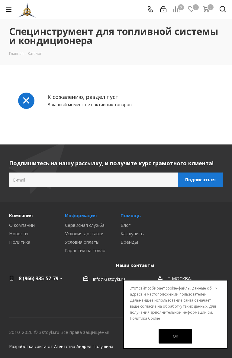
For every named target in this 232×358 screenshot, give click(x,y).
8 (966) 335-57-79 (38, 278)
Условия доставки (84, 233)
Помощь (131, 215)
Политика (19, 242)
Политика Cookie (145, 318)
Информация (81, 215)
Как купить (132, 233)
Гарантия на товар (85, 250)
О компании (22, 225)
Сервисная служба (85, 225)
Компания (21, 215)
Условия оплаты (82, 242)
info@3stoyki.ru (109, 279)
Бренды (129, 242)
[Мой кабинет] (163, 9)
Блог (125, 225)
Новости (18, 233)
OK (175, 336)
